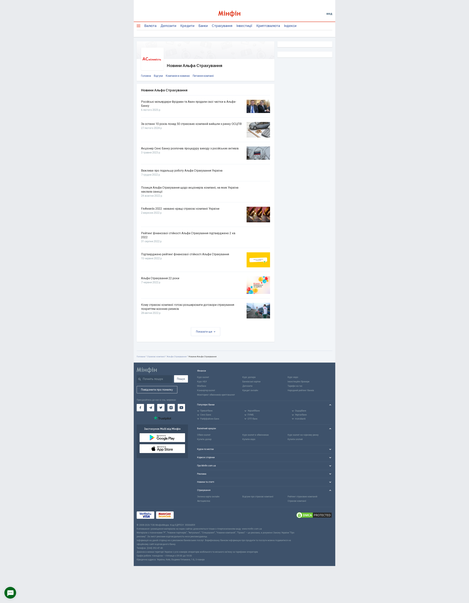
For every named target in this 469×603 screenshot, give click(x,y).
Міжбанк (201, 386)
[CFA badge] (184, 515)
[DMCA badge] (314, 515)
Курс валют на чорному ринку (303, 435)
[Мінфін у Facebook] (140, 407)
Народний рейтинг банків (301, 390)
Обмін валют (204, 435)
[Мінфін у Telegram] (150, 407)
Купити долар (204, 439)
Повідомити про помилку (157, 389)
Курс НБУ (202, 381)
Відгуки (158, 75)
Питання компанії (203, 75)
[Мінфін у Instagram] (171, 407)
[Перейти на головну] (234, 14)
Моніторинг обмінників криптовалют (216, 395)
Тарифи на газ (295, 386)
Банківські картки (251, 381)
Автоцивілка (203, 501)
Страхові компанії (156, 356)
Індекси (290, 26)
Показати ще (204, 331)
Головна (146, 75)
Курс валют (203, 377)
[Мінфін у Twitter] (161, 407)
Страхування (222, 26)
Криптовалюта (268, 26)
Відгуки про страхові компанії (257, 496)
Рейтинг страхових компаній (302, 496)
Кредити (187, 26)
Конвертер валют (206, 390)
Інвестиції (244, 26)
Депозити (168, 26)
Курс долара (249, 377)
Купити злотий (295, 439)
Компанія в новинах (178, 75)
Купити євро (248, 439)
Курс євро (293, 377)
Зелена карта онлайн (208, 496)
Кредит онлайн (250, 390)
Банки (203, 26)
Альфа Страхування (177, 356)
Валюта (150, 26)
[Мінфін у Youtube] (181, 407)
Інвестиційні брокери (298, 381)
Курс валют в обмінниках (255, 435)
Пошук (181, 378)
